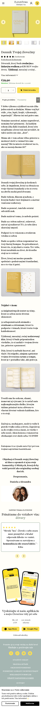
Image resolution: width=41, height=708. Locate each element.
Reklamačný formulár (20, 675)
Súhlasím (30, 703)
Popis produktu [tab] (8, 100)
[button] (17, 556)
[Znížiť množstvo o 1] (3, 90)
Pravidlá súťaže (20, 664)
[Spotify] (24, 653)
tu (28, 698)
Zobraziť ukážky (20, 635)
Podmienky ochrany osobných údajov (20, 671)
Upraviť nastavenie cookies (20, 678)
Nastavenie (10, 703)
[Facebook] (11, 653)
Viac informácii (8, 75)
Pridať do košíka (29, 90)
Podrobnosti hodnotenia (11, 60)
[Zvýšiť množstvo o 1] (13, 90)
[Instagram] (17, 653)
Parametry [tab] (21, 100)
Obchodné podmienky (20, 668)
